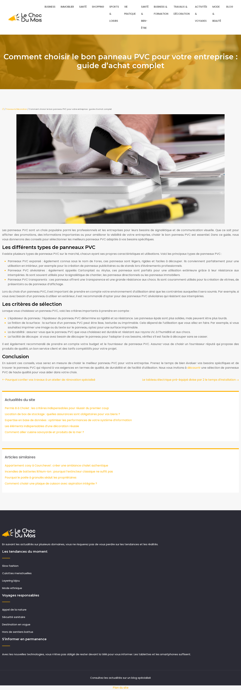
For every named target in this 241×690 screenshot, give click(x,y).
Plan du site (120, 688)
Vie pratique (130, 10)
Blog (229, 6)
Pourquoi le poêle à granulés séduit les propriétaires (40, 477)
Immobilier (67, 6)
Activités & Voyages (201, 14)
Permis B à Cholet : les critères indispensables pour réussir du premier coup (57, 408)
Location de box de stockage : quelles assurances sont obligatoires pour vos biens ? (62, 414)
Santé (83, 6)
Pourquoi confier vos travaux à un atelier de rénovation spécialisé (50, 380)
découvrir (194, 368)
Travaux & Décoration (182, 10)
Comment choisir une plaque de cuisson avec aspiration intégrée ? (51, 483)
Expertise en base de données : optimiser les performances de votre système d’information (68, 420)
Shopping (98, 6)
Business (50, 6)
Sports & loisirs (114, 14)
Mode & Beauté (216, 14)
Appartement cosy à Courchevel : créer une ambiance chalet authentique (56, 465)
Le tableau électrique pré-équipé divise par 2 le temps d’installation (189, 380)
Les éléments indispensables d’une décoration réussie (42, 426)
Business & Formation (161, 10)
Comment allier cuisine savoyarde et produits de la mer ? (44, 432)
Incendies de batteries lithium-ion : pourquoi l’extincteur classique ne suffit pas (59, 471)
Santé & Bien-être (145, 17)
